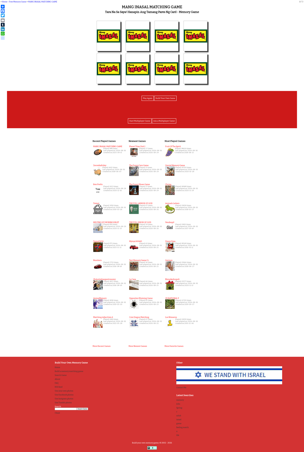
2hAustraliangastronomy (104, 279)
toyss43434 (98, 241)
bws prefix (98, 184)
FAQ (56, 383)
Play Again (147, 98)
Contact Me (181, 387)
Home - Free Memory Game (14, 2)
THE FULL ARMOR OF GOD (140, 203)
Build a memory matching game (69, 371)
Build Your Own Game (165, 98)
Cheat (57, 413)
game (178, 423)
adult (178, 416)
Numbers (97, 260)
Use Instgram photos (64, 399)
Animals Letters (172, 203)
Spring (179, 408)
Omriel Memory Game (175, 165)
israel (178, 419)
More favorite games (174, 346)
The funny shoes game (139, 184)
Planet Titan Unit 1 (137, 146)
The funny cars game (139, 165)
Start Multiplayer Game (139, 121)
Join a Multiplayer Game (164, 121)
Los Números (171, 317)
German (169, 260)
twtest (96, 203)
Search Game (61, 375)
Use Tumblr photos (63, 402)
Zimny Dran (170, 241)
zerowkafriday (99, 165)
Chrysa (168, 184)
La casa (132, 279)
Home (57, 367)
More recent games (102, 346)
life (177, 435)
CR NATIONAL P (172, 298)
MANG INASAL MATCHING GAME (42, 2)
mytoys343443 (135, 241)
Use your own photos (64, 391)
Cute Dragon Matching (139, 317)
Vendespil (169, 222)
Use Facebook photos (64, 395)
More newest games (138, 346)
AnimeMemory (100, 298)
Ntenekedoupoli (172, 279)
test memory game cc (139, 260)
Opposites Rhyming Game (141, 298)
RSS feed (58, 387)
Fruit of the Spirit (173, 146)
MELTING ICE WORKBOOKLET (106, 222)
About (57, 379)
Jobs (178, 404)
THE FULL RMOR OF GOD (140, 222)
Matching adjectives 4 (103, 317)
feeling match (182, 427)
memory (180, 400)
